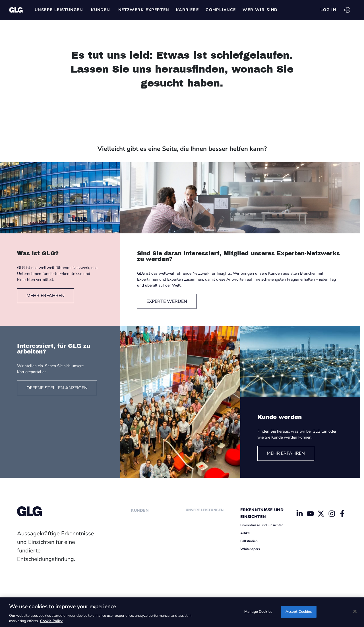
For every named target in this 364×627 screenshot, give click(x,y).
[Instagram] (331, 513)
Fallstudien (249, 541)
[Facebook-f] (342, 513)
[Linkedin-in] (300, 513)
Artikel (245, 533)
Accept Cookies (299, 611)
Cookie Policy (51, 621)
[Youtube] (310, 513)
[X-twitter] (321, 513)
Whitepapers (250, 549)
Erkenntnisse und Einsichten (262, 525)
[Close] (355, 611)
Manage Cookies (258, 611)
